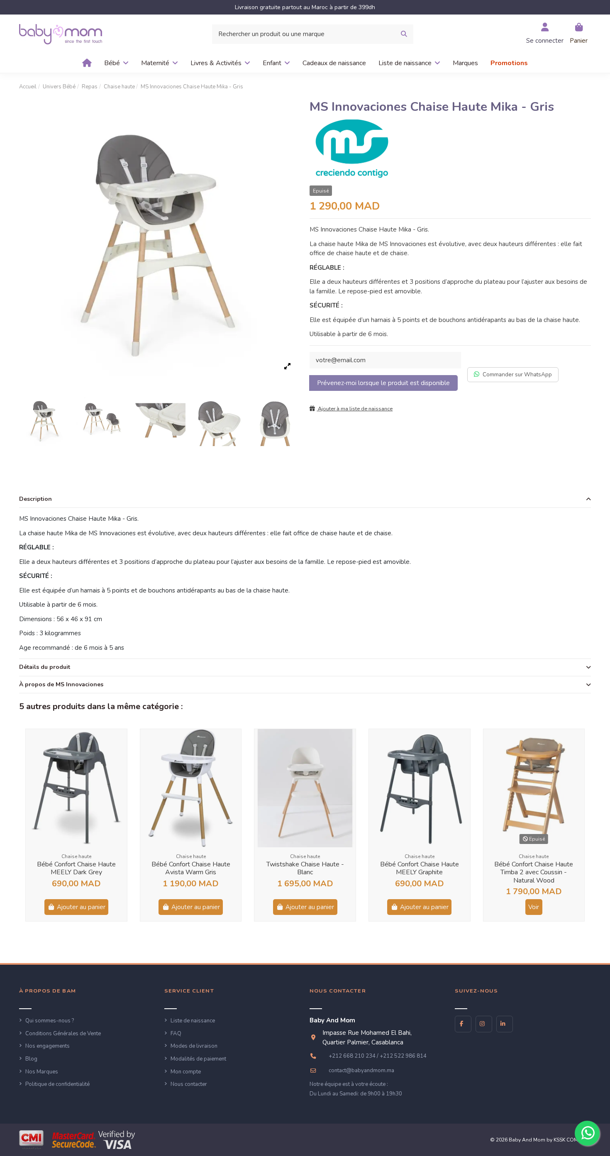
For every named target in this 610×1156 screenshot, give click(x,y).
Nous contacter (189, 1084)
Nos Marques (41, 1072)
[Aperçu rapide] (120, 742)
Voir (533, 907)
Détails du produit (44, 667)
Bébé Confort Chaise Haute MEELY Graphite (419, 868)
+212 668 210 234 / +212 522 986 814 (378, 1056)
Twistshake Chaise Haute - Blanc (305, 868)
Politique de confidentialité (57, 1084)
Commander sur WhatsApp (517, 374)
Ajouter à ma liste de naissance (355, 408)
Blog (31, 1059)
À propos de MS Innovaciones (61, 684)
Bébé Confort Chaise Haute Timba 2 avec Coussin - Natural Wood (533, 872)
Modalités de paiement (198, 1059)
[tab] (305, 499)
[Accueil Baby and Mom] (60, 33)
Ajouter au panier (81, 907)
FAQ (176, 1033)
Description (35, 499)
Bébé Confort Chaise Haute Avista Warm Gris (190, 868)
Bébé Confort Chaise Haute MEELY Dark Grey (76, 868)
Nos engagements (47, 1046)
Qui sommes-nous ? (49, 1020)
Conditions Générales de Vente (63, 1033)
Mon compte (186, 1072)
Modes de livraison (194, 1046)
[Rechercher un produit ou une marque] (404, 34)
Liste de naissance (193, 1020)
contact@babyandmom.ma (361, 1070)
